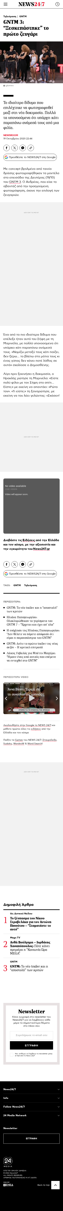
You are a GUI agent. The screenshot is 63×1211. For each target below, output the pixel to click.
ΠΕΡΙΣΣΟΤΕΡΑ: (12, 602)
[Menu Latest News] (57, 4)
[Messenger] (22, 148)
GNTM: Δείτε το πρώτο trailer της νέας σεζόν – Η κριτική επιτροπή (32, 645)
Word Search (34, 744)
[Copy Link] (31, 148)
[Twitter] (14, 148)
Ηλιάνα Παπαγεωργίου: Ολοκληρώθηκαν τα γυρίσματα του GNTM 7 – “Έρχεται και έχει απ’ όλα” (30, 621)
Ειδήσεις (29, 540)
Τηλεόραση (10, 16)
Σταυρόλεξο (49, 740)
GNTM (23, 16)
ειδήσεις (36, 729)
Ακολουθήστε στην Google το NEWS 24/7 (27, 725)
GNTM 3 (15, 182)
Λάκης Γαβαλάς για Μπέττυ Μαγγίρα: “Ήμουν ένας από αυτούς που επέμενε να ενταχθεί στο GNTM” (31, 656)
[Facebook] (6, 148)
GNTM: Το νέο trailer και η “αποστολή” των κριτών (32, 609)
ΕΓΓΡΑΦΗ (31, 1138)
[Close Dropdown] (59, 1089)
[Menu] (5, 4)
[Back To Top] (55, 1185)
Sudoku (7, 744)
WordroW (18, 744)
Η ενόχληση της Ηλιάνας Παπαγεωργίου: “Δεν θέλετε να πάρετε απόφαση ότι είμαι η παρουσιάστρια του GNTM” (33, 634)
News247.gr (41, 549)
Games (19, 740)
